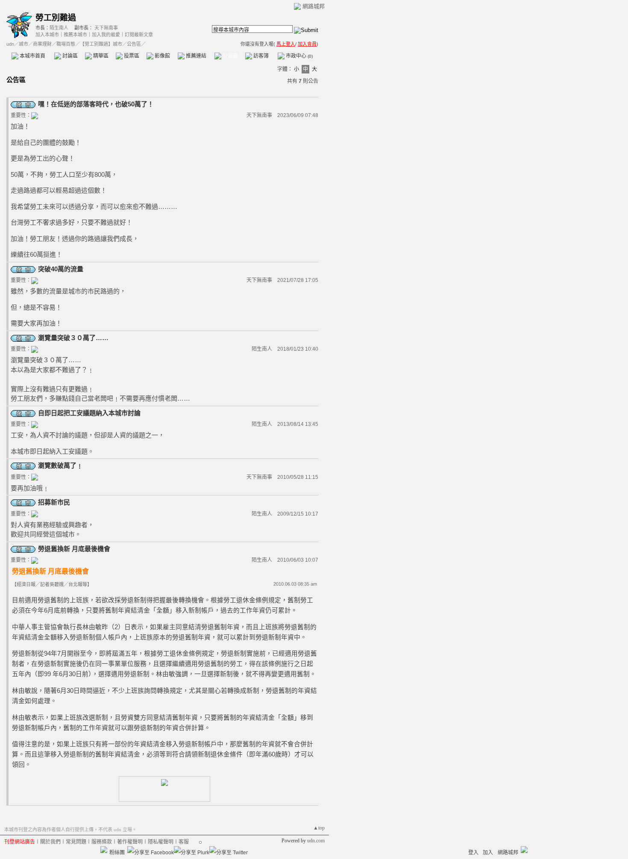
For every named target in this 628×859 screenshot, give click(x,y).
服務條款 (101, 842)
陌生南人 (59, 27)
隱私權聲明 (160, 842)
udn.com (316, 841)
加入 (488, 853)
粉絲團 (117, 853)
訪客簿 (260, 56)
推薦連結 (195, 56)
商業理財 (42, 44)
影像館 (161, 56)
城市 (23, 44)
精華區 (100, 56)
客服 (184, 842)
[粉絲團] (103, 849)
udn (10, 44)
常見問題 (76, 842)
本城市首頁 (31, 56)
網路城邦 (313, 6)
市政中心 (299, 56)
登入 (473, 853)
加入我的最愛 (106, 34)
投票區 (131, 56)
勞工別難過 (55, 17)
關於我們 (50, 842)
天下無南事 (106, 27)
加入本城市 (47, 34)
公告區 (229, 56)
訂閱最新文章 (139, 34)
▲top (319, 828)
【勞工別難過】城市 (101, 44)
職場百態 (65, 44)
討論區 (69, 56)
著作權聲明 (130, 842)
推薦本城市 (75, 34)
